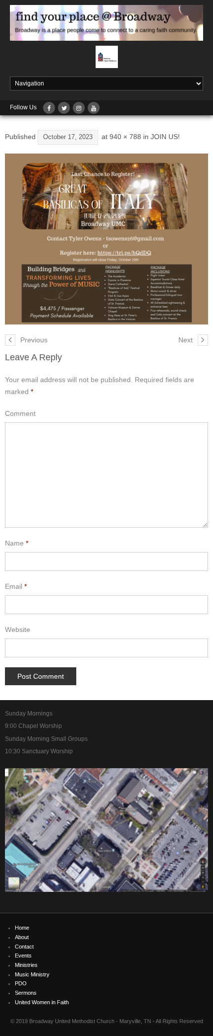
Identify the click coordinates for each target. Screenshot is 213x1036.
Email (16, 586)
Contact (24, 947)
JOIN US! (165, 137)
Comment (20, 413)
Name (16, 543)
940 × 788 (125, 137)
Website (17, 630)
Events (23, 955)
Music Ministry (32, 974)
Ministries (26, 965)
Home (22, 928)
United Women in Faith (42, 1002)
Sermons (26, 993)
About (22, 937)
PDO (21, 983)
